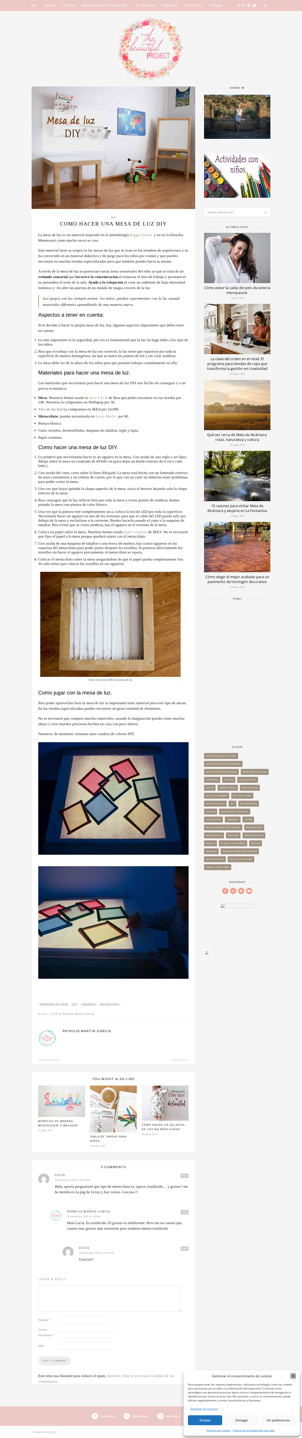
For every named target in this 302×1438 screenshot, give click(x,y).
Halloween (213, 819)
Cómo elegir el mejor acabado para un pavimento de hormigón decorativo (237, 579)
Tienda (216, 5)
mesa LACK (98, 398)
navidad (233, 835)
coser (210, 787)
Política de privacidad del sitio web (254, 1430)
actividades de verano (221, 771)
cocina (228, 779)
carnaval (212, 779)
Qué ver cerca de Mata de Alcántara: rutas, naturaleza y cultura (237, 437)
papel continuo (135, 532)
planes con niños (233, 843)
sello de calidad (240, 859)
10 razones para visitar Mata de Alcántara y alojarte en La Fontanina (237, 508)
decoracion (250, 787)
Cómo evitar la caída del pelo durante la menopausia (237, 290)
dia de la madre (216, 795)
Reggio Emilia (141, 235)
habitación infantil (234, 811)
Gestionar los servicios (204, 1409)
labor (248, 819)
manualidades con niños (223, 827)
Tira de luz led (50, 409)
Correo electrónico (46, 1332)
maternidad (254, 827)
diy (75, 1004)
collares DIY (247, 779)
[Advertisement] (237, 670)
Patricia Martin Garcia (78, 1014)
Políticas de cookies (218, 1430)
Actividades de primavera (223, 763)
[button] (293, 1376)
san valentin (215, 859)
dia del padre (242, 795)
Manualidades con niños (105, 5)
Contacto (194, 5)
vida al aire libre (217, 867)
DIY (34, 5)
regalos (211, 851)
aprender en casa (54, 1004)
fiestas (210, 811)
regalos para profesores (239, 851)
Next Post (179, 1059)
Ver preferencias (278, 1420)
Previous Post (50, 1059)
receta (255, 843)
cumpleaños (227, 787)
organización (254, 835)
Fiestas (68, 5)
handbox (89, 1004)
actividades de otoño (221, 755)
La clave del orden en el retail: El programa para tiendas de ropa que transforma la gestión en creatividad (237, 363)
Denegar (241, 1420)
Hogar (50, 5)
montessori (109, 1004)
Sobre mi (170, 5)
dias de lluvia (215, 803)
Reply (184, 1175)
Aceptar (205, 1420)
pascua (210, 843)
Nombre (44, 1320)
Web (41, 1346)
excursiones (248, 803)
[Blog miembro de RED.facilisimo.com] (207, 954)
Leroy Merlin (106, 416)
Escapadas (145, 5)
